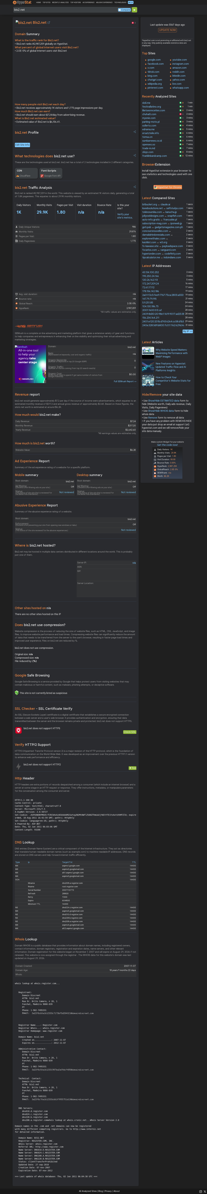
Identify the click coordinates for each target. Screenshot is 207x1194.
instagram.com (180, 63)
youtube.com (179, 59)
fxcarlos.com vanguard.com (159, 249)
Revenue (27, 394)
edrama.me (148, 129)
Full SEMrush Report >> (125, 381)
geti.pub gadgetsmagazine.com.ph (162, 227)
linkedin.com (178, 75)
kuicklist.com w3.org (154, 242)
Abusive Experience (36, 505)
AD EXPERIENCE (88, 2)
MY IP (131, 2)
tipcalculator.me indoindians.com (161, 257)
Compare (125, 9)
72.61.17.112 (148, 287)
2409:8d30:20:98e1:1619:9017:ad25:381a (164, 314)
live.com (176, 83)
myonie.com (148, 118)
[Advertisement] (75, 78)
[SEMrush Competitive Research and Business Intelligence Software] (29, 326)
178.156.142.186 (150, 291)
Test (134, 768)
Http (24, 778)
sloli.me (146, 102)
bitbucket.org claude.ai (156, 204)
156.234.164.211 (150, 317)
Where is (35, 545)
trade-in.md (148, 148)
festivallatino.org (151, 106)
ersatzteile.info (150, 133)
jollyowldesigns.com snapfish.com (162, 215)
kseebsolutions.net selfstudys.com (162, 208)
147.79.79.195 (149, 298)
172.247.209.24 (150, 283)
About (117, 1191)
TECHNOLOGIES (120, 2)
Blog (100, 1191)
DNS (24, 842)
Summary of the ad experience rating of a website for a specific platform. (52, 467)
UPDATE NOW (167, 30)
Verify (33, 745)
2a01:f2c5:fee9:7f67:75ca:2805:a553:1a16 (165, 295)
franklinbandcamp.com (154, 155)
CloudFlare (25, 175)
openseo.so (148, 144)
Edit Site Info (22, 144)
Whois (26, 939)
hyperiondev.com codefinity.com (161, 253)
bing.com (152, 75)
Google (32, 675)
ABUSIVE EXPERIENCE (104, 2)
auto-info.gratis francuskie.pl (159, 219)
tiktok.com (153, 71)
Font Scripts (48, 170)
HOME (38, 2)
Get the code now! (167, 445)
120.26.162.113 (150, 279)
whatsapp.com (180, 87)
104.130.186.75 (150, 306)
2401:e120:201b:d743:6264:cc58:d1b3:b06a (166, 321)
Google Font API (52, 175)
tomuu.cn (147, 137)
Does (40, 625)
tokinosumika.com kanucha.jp (159, 212)
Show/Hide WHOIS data (161, 410)
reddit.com (178, 71)
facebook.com (156, 63)
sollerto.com (149, 125)
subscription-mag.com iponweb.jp (162, 223)
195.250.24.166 (150, 276)
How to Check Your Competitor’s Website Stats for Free (173, 381)
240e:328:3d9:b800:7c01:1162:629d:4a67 (164, 325)
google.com (154, 59)
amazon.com (179, 67)
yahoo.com (178, 79)
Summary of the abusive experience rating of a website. (43, 511)
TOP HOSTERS (75, 2)
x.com (151, 67)
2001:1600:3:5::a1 (152, 310)
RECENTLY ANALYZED (60, 2)
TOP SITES (46, 2)
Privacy (108, 1191)
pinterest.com (155, 87)
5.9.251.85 (147, 302)
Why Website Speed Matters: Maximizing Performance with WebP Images (172, 353)
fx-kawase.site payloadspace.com (162, 246)
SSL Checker (43, 709)
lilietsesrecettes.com (153, 110)
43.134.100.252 (150, 272)
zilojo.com (147, 152)
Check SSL (130, 732)
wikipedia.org (155, 83)
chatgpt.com (155, 79)
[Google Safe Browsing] (16, 692)
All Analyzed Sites (88, 1191)
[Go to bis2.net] (48, 22)
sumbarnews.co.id (152, 140)
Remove (152, 417)
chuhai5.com (149, 114)
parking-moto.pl (151, 121)
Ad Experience (32, 461)
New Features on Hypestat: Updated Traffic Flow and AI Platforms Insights (171, 367)
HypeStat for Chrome (170, 187)
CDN (19, 170)
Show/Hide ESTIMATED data (163, 400)
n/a (134, 562)
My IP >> (187, 331)
